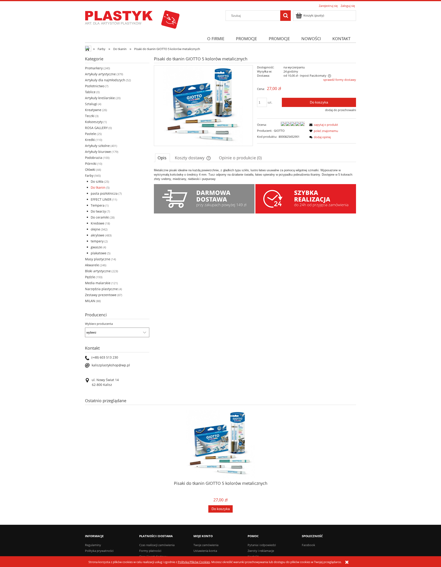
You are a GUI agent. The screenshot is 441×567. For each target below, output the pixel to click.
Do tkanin (98, 187)
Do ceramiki (100, 217)
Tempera (98, 205)
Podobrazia (93, 157)
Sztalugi (91, 104)
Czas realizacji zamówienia (157, 545)
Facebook (308, 545)
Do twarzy (98, 211)
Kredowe (97, 223)
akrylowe (97, 235)
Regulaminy (93, 545)
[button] (323, 125)
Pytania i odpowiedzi (262, 545)
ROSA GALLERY (96, 128)
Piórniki (90, 163)
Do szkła (97, 181)
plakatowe (98, 253)
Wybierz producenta (99, 323)
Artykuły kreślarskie (100, 98)
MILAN (90, 301)
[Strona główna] (132, 19)
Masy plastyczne (97, 259)
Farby (89, 175)
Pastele (90, 134)
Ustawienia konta (205, 551)
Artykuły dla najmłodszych (105, 80)
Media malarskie (97, 283)
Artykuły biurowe (98, 151)
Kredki (90, 140)
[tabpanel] (255, 174)
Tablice (90, 92)
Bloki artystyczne (98, 271)
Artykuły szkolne (97, 145)
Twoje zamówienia (205, 545)
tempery (97, 241)
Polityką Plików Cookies (194, 562)
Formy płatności (150, 551)
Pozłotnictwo (94, 86)
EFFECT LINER (101, 199)
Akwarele (92, 265)
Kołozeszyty (94, 122)
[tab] (162, 158)
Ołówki (90, 169)
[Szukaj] (285, 15)
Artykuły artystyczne (100, 74)
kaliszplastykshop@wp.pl (111, 365)
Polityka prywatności (99, 551)
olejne (95, 229)
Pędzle (90, 277)
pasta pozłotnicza (104, 193)
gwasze (96, 247)
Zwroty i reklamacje (261, 551)
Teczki (89, 116)
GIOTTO (279, 131)
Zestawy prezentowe (100, 295)
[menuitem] (216, 39)
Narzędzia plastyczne (101, 289)
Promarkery (94, 68)
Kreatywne (93, 110)
